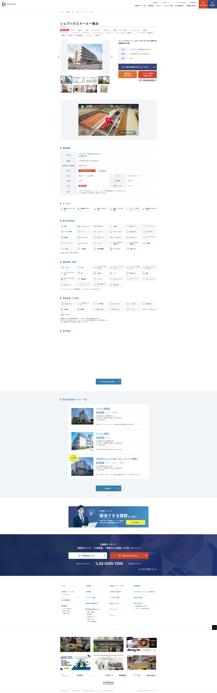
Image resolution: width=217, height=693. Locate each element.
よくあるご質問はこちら (147, 569)
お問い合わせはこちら (128, 556)
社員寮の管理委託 (91, 603)
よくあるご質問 (180, 2)
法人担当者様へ (179, 5)
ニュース (112, 615)
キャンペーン (114, 609)
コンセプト (66, 594)
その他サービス (91, 616)
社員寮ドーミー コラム (117, 586)
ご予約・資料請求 (92, 621)
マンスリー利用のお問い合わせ (147, 74)
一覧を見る (107, 488)
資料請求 (212, 4)
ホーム (61, 11)
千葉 (77, 11)
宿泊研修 (89, 614)
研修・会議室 (90, 612)
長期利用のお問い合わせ (128, 74)
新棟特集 (155, 2)
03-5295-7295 (111, 563)
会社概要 (192, 2)
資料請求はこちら (87, 556)
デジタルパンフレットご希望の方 (144, 592)
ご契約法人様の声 (191, 5)
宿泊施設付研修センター (93, 609)
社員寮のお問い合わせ (141, 606)
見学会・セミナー (166, 2)
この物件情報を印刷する (147, 80)
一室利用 (88, 586)
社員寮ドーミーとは (140, 5)
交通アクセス (90, 619)
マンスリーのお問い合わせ (142, 608)
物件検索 (150, 5)
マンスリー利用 (168, 5)
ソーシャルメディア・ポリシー (107, 690)
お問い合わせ (203, 4)
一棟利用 (88, 592)
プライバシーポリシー (89, 690)
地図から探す (66, 613)
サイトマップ (65, 690)
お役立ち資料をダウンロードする (135, 67)
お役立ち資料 (138, 597)
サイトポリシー (76, 690)
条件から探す (66, 611)
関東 (73, 11)
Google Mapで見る (107, 382)
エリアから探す (67, 608)
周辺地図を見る (82, 156)
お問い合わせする (86, 171)
